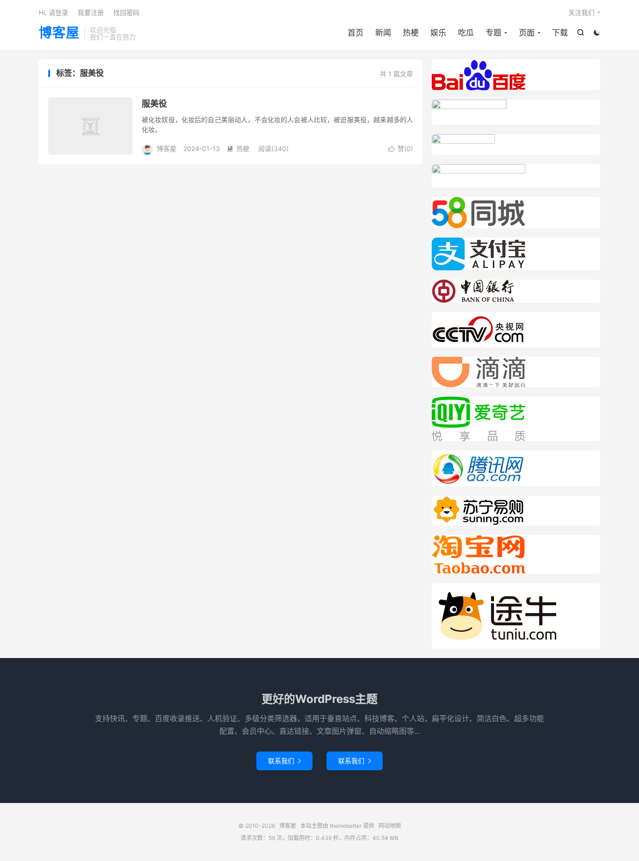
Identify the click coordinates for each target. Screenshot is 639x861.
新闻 (383, 32)
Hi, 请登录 (53, 12)
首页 (355, 32)
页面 (527, 32)
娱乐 (438, 32)
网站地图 (389, 825)
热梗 (411, 32)
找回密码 (126, 12)
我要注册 (91, 12)
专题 (493, 32)
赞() (400, 148)
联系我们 (284, 761)
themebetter (346, 825)
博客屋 (59, 33)
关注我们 (581, 12)
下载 (560, 32)
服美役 (154, 104)
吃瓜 (466, 32)
